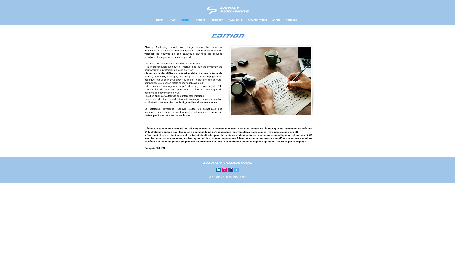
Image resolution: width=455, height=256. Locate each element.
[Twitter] (236, 170)
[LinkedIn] (218, 170)
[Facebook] (230, 170)
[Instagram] (224, 170)
